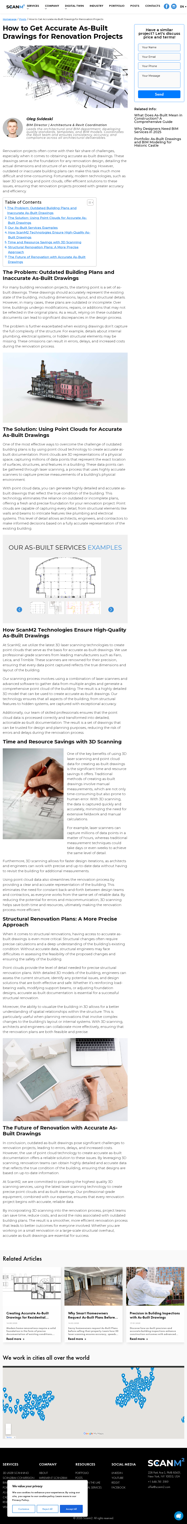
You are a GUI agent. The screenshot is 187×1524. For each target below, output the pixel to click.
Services (33, 5)
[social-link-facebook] (166, 7)
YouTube (117, 1477)
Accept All (71, 1509)
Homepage (10, 19)
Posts (134, 5)
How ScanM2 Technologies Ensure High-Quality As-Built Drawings (49, 235)
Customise (23, 1509)
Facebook (118, 1487)
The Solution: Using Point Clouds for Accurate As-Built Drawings (47, 220)
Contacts (152, 5)
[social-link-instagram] (174, 7)
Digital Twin (74, 5)
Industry (96, 5)
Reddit (116, 1482)
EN (182, 6)
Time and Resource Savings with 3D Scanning (44, 242)
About (43, 1473)
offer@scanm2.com (159, 1487)
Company (52, 5)
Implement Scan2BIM (53, 1477)
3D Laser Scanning (16, 1473)
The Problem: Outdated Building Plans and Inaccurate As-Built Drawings (42, 210)
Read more (14, 1339)
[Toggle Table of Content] (88, 202)
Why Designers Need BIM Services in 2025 (156, 130)
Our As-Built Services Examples (33, 227)
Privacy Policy (20, 1500)
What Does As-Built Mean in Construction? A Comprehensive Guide (158, 118)
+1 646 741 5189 (158, 1482)
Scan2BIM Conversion (18, 1477)
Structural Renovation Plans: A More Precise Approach (43, 249)
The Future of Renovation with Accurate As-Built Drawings (46, 259)
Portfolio (117, 5)
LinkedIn (117, 1473)
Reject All (47, 1509)
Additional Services (88, 1487)
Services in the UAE (87, 1482)
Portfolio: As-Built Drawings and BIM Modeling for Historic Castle (157, 142)
